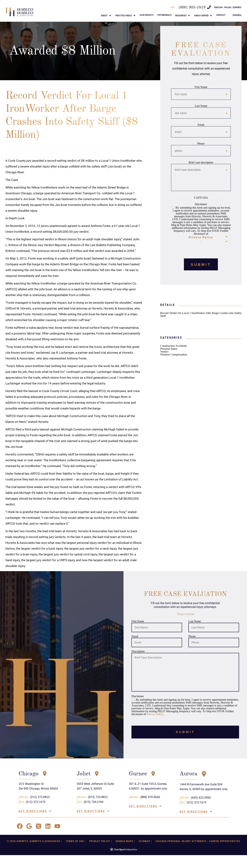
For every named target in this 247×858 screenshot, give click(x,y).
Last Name (201, 105)
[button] (106, 15)
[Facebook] (20, 826)
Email (201, 124)
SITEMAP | (145, 841)
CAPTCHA (201, 197)
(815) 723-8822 (98, 797)
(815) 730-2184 (93, 802)
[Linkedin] (48, 826)
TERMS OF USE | (76, 841)
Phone (201, 143)
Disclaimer (201, 204)
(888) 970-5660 (150, 797)
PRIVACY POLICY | (100, 841)
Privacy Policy (201, 237)
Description (138, 651)
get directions (33, 811)
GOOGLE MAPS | (125, 841)
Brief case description (201, 162)
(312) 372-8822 (40, 797)
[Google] (29, 826)
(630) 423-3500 (201, 797)
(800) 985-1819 (191, 7)
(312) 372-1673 (35, 802)
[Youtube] (57, 826)
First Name (201, 87)
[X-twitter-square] (38, 826)
